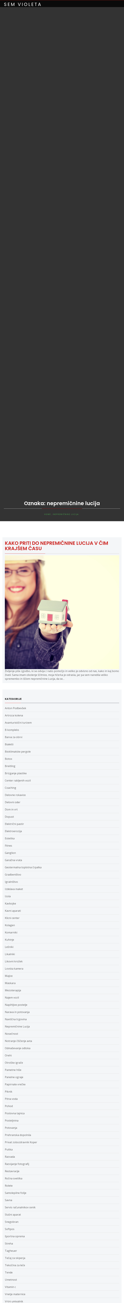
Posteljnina (11, 1120)
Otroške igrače (14, 1062)
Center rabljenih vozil (18, 780)
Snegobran (11, 1222)
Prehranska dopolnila (18, 1135)
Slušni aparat (13, 1214)
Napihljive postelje (16, 1005)
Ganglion (10, 853)
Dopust (9, 816)
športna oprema (15, 1236)
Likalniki (10, 954)
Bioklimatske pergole (18, 751)
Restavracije (12, 1171)
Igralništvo (11, 882)
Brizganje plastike (16, 773)
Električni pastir (14, 824)
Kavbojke (10, 903)
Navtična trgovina (16, 1019)
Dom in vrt (11, 809)
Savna (8, 1200)
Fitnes (8, 845)
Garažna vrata (13, 860)
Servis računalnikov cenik (20, 1207)
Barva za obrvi (13, 737)
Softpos (9, 1229)
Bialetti (9, 744)
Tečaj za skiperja (15, 1258)
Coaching (10, 788)
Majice (9, 976)
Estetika (10, 838)
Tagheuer (11, 1251)
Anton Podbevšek (15, 708)
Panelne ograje (14, 1077)
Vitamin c (10, 1287)
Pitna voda (11, 1099)
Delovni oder (12, 802)
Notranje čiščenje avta (18, 1041)
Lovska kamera (14, 968)
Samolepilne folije (15, 1193)
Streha (9, 1243)
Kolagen (10, 925)
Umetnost (11, 1279)
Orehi (8, 1055)
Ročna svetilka (13, 1178)
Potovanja (11, 1128)
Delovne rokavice (15, 795)
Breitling (10, 766)
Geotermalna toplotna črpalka (23, 867)
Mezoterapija (13, 990)
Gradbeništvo (13, 874)
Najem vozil (12, 997)
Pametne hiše (13, 1070)
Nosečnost (11, 1033)
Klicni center (12, 918)
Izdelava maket (14, 889)
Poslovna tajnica (15, 1113)
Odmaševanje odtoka (17, 1048)
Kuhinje (9, 939)
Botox (8, 759)
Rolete (9, 1185)
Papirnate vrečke (15, 1084)
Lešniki (9, 947)
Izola (8, 896)
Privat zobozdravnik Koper (21, 1142)
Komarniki (11, 932)
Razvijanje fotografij (17, 1164)
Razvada (10, 1156)
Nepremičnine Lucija (17, 1026)
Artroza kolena (14, 715)
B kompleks (12, 730)
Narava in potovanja (17, 1012)
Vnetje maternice (15, 1294)
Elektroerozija (13, 831)
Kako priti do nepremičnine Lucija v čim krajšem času (56, 546)
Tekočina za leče (15, 1265)
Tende (9, 1272)
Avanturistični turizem (18, 722)
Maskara (10, 983)
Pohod (9, 1106)
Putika (9, 1149)
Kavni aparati (13, 911)
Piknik (8, 1091)
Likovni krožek (14, 961)
